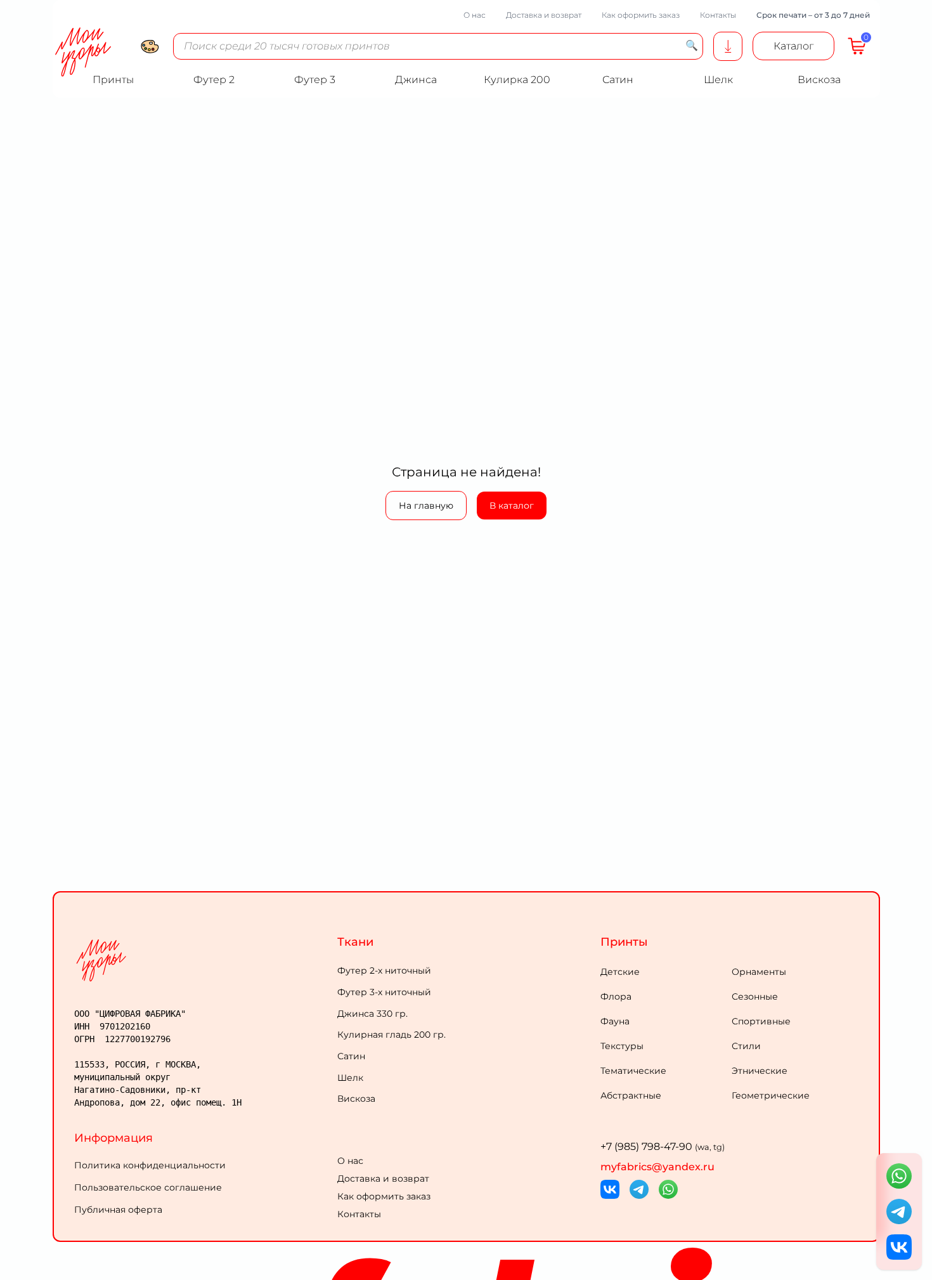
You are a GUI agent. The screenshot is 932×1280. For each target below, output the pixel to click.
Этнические (759, 1070)
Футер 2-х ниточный (384, 970)
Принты (624, 942)
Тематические (633, 1070)
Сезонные (755, 996)
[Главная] (203, 960)
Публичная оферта (118, 1209)
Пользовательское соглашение (148, 1187)
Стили (746, 1046)
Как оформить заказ (641, 15)
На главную (426, 505)
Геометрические (771, 1095)
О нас (474, 15)
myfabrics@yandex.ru (657, 1167)
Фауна (615, 1021)
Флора (615, 996)
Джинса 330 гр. (372, 1013)
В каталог (511, 505)
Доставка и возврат (543, 15)
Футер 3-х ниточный (384, 992)
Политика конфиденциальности (150, 1165)
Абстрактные (630, 1095)
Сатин (351, 1056)
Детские (620, 971)
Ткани (355, 942)
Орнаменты (759, 971)
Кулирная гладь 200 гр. (391, 1034)
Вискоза (356, 1098)
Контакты (718, 15)
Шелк (350, 1077)
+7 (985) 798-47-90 (662, 1146)
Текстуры (622, 1046)
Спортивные (761, 1021)
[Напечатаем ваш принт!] (727, 46)
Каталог (793, 46)
